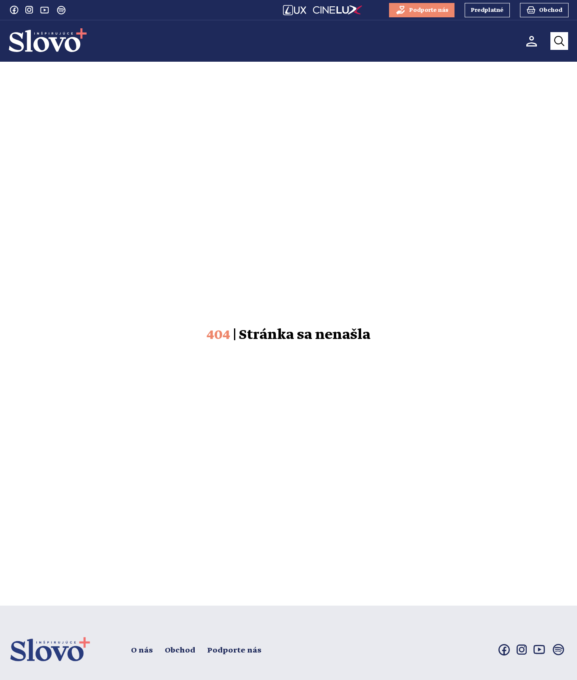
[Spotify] (61, 10)
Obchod (180, 650)
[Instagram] (29, 10)
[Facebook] (14, 9)
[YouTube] (44, 9)
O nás (142, 650)
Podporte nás (234, 650)
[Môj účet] (531, 41)
